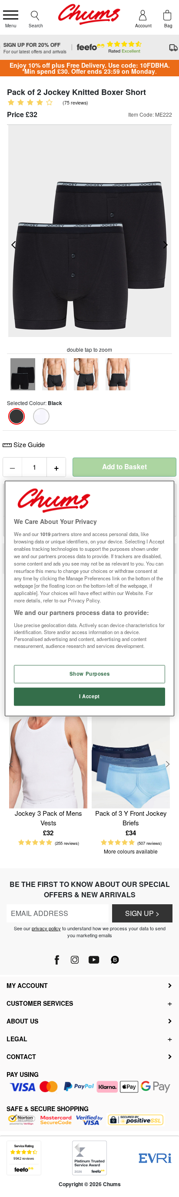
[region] (89, 598)
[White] (41, 416)
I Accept (89, 696)
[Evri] (155, 1158)
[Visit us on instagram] (74, 957)
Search (36, 26)
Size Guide (28, 444)
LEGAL (17, 1038)
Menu (11, 26)
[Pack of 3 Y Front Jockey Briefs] (131, 757)
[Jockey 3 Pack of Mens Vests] (48, 757)
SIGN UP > (142, 913)
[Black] (16, 416)
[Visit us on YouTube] (93, 957)
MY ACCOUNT (27, 985)
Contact (21, 1056)
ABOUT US (22, 1021)
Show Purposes (89, 673)
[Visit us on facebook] (57, 957)
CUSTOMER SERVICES (40, 1003)
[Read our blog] (115, 954)
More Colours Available (131, 851)
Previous (11, 764)
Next (167, 764)
